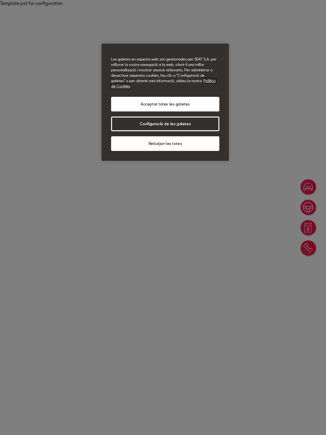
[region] (165, 102)
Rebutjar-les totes (165, 143)
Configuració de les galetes (165, 124)
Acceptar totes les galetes (165, 104)
